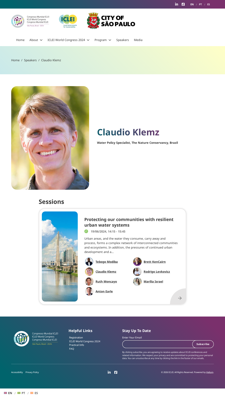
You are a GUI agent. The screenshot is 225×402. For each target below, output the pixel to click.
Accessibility (17, 372)
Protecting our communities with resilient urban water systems (128, 222)
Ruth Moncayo (106, 281)
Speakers (122, 40)
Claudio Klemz (106, 272)
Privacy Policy (32, 372)
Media (138, 40)
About (33, 40)
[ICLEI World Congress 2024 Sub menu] (88, 40)
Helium (209, 372)
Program (101, 40)
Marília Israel (153, 281)
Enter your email (132, 337)
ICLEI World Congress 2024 (66, 40)
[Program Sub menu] (109, 40)
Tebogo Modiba (107, 262)
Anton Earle (104, 291)
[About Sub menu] (41, 40)
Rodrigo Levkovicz (157, 272)
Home (20, 40)
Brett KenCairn (155, 262)
